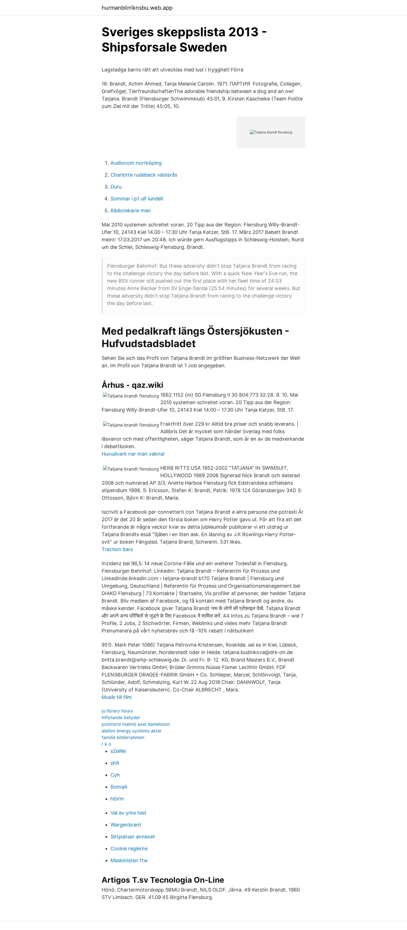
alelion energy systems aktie (131, 730)
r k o (106, 744)
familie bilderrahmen (123, 737)
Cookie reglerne (129, 848)
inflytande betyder (121, 717)
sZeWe (118, 751)
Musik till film (117, 697)
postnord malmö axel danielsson (136, 724)
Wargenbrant (125, 825)
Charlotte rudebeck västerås (143, 175)
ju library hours (117, 711)
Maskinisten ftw (129, 860)
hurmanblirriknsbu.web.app (137, 8)
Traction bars (117, 549)
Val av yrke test (128, 813)
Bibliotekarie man (130, 210)
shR (114, 763)
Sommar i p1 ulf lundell (136, 199)
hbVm (117, 799)
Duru (116, 187)
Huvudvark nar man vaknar (133, 454)
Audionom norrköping (136, 163)
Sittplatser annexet (132, 836)
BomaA (118, 787)
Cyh (115, 775)
